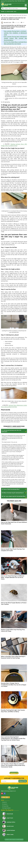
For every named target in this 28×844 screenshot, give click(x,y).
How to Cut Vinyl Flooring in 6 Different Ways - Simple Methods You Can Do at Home (12, 577)
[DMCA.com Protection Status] (5, 797)
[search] (3, 8)
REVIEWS (2, 11)
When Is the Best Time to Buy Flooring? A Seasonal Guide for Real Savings (13, 657)
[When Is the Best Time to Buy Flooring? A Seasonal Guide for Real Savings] (14, 654)
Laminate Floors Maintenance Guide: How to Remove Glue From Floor (14, 406)
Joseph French (10, 818)
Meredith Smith (7, 22)
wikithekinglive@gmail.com (10, 791)
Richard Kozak (10, 813)
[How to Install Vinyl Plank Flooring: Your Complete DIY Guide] (14, 547)
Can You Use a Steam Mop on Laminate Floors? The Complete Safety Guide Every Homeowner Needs (13, 765)
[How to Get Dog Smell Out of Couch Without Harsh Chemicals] (14, 520)
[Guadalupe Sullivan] (4, 823)
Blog (15, 11)
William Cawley (10, 834)
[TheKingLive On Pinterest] (2, 793)
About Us (5, 802)
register (22, 781)
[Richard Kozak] (4, 815)
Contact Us (5, 804)
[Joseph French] (4, 819)
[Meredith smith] (4, 827)
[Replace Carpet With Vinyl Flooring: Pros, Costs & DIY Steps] (14, 627)
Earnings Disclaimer (7, 808)
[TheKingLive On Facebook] (5, 793)
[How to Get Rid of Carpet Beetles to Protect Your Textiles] (14, 601)
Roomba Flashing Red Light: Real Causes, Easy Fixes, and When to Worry (13, 710)
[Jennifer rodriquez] (4, 831)
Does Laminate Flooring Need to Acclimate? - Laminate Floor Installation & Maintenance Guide (15, 32)
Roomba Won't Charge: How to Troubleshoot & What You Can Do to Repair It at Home (13, 684)
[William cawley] (4, 835)
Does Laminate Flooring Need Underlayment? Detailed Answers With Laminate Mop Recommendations (15, 38)
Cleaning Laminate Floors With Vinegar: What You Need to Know (14, 144)
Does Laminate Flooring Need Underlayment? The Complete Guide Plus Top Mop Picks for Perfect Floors (13, 738)
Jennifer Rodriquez (11, 830)
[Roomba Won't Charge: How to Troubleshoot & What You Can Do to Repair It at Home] (14, 681)
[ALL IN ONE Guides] (6, 6)
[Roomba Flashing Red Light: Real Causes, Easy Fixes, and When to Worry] (14, 708)
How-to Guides (10, 11)
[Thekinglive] (1, 15)
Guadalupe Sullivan (11, 822)
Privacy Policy (5, 806)
